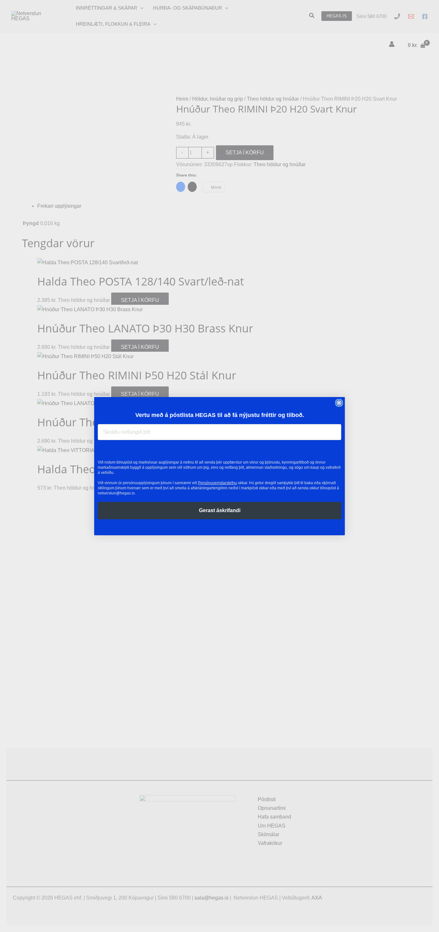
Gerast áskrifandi (219, 510)
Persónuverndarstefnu (217, 483)
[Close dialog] (339, 403)
